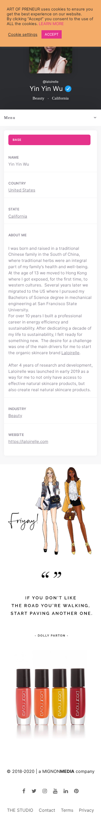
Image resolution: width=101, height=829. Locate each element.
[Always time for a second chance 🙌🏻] (50, 603)
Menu (10, 117)
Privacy (86, 810)
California (17, 216)
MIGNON (58, 771)
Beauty (15, 415)
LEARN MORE (51, 23)
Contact (47, 810)
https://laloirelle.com (28, 441)
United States (21, 190)
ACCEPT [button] (51, 34)
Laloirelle (70, 352)
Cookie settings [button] (22, 34)
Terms (67, 810)
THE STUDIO (20, 810)
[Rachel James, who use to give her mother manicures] (50, 696)
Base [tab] (17, 140)
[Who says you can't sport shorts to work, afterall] (50, 510)
